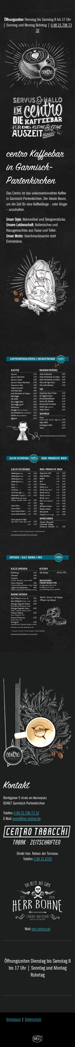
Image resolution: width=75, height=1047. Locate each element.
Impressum (13, 1019)
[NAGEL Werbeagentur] (37, 1038)
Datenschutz (33, 1019)
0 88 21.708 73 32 (26, 813)
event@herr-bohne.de (26, 818)
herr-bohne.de (41, 929)
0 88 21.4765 (43, 859)
